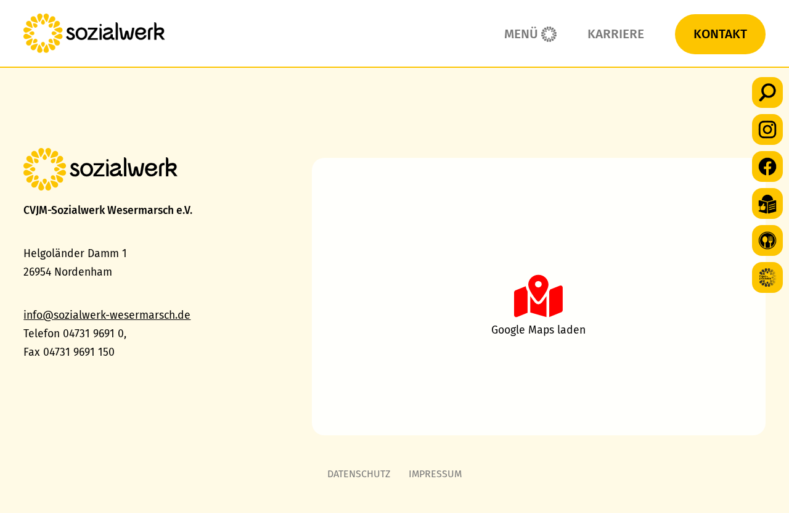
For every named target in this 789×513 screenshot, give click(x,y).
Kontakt (720, 34)
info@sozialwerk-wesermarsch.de (106, 315)
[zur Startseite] (94, 33)
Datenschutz (358, 474)
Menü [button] (521, 34)
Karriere (615, 34)
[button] (767, 92)
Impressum (435, 474)
